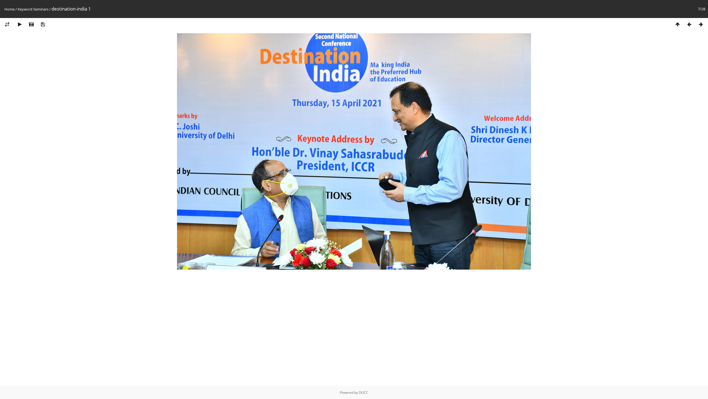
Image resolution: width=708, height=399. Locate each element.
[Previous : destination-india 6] (689, 24)
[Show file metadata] (31, 24)
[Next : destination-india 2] (701, 24)
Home (9, 9)
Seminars (40, 9)
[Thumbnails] (677, 24)
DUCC (363, 392)
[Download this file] (43, 24)
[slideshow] (19, 24)
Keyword (25, 9)
